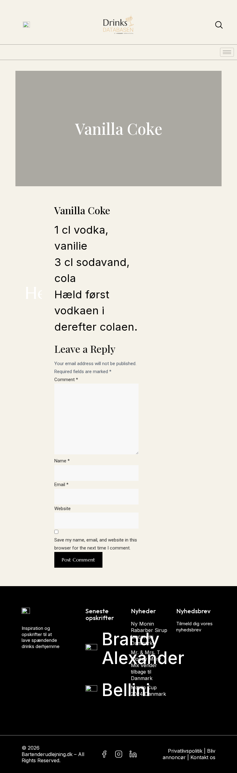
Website (62, 508)
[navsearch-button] (219, 26)
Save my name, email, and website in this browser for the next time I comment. (95, 544)
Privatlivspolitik (185, 751)
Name (62, 461)
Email (61, 484)
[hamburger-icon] (227, 52)
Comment (66, 379)
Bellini (126, 690)
